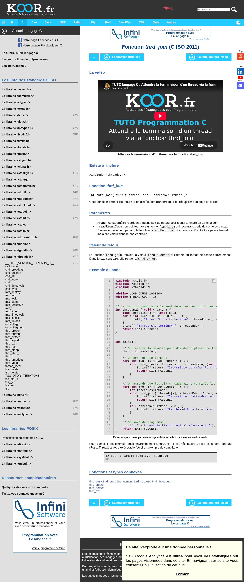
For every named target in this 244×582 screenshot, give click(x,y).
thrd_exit (10, 343)
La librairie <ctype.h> (16, 102)
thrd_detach (12, 337)
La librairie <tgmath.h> (17, 250)
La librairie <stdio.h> (15, 224)
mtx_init (10, 295)
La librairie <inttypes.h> (17, 128)
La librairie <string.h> (16, 243)
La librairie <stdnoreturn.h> (20, 237)
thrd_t (9, 356)
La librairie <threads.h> (17, 256)
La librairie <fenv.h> (15, 115)
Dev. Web (124, 22)
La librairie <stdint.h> (16, 218)
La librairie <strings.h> (17, 450)
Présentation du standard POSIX (22, 437)
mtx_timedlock (14, 314)
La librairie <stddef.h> (16, 211)
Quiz (156, 22)
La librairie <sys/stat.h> (17, 457)
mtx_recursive (14, 304)
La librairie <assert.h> (16, 89)
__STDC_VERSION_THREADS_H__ (29, 263)
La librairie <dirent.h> (16, 444)
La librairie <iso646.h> (16, 134)
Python (78, 22)
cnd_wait (11, 288)
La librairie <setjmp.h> (16, 160)
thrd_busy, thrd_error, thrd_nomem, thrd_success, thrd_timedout (129, 481)
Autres (171, 22)
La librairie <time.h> (15, 395)
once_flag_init (14, 327)
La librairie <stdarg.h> (16, 179)
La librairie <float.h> (15, 121)
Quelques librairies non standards (25, 487)
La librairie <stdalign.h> (17, 173)
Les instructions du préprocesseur (25, 59)
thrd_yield (11, 362)
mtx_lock (11, 298)
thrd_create (12, 330)
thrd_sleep (12, 349)
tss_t (8, 388)
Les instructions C (14, 65)
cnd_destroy (13, 272)
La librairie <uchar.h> (16, 401)
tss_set (9, 385)
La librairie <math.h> (15, 153)
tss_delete (11, 372)
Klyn (94, 22)
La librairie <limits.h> (15, 140)
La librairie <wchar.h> (16, 407)
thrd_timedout (14, 359)
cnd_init (10, 276)
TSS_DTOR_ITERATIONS (22, 375)
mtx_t (8, 308)
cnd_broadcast (14, 269)
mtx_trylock (12, 317)
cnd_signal (12, 279)
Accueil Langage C (27, 31)
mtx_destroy (13, 292)
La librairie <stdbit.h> (16, 192)
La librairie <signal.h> (16, 166)
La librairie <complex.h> (18, 95)
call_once (11, 266)
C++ (34, 22)
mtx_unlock (12, 321)
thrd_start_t (12, 353)
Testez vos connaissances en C (23, 493)
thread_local (13, 366)
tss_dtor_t (11, 378)
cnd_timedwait (14, 285)
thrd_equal (12, 340)
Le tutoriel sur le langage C (20, 53)
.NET (62, 22)
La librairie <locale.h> (16, 147)
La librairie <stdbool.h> (17, 198)
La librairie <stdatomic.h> (19, 185)
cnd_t (8, 282)
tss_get (9, 382)
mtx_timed (11, 311)
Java (48, 22)
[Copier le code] (214, 281)
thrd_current (13, 333)
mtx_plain (11, 301)
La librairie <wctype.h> (17, 414)
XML (142, 22)
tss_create (11, 369)
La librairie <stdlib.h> (16, 230)
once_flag (11, 324)
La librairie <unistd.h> (16, 463)
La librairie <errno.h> (16, 108)
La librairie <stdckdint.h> (18, 205)
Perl (108, 22)
